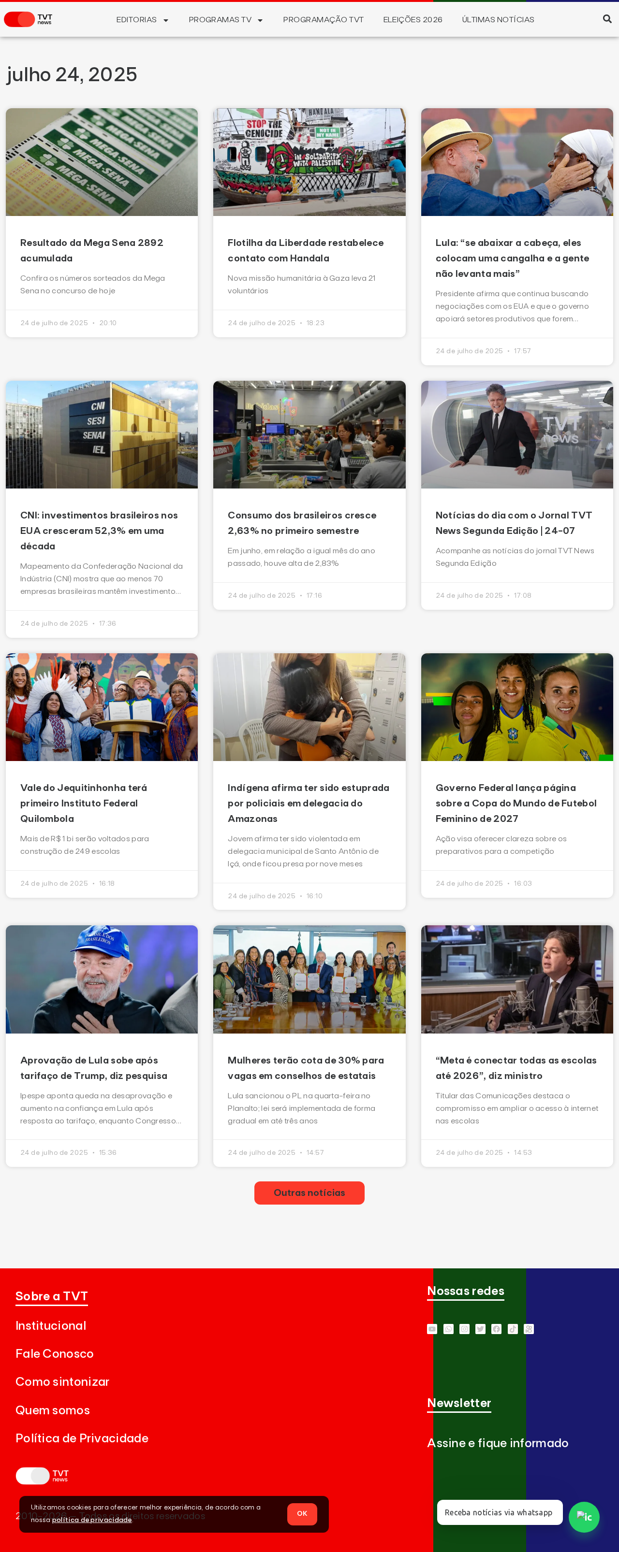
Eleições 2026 (413, 20)
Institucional (50, 1326)
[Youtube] (432, 1329)
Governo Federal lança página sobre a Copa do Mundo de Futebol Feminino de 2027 (516, 803)
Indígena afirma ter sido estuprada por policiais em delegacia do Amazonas (308, 803)
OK (302, 1513)
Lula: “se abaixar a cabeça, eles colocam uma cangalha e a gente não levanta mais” (513, 258)
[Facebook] (496, 1329)
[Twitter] (480, 1329)
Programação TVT (323, 20)
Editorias (137, 20)
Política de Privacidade (81, 1439)
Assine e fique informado (498, 1443)
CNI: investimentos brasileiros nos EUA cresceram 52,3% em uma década (99, 531)
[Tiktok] (513, 1329)
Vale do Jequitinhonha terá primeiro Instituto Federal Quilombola (83, 803)
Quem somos (52, 1411)
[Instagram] (464, 1329)
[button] (607, 19)
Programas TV (220, 20)
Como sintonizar (62, 1382)
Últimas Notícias (498, 20)
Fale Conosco (54, 1354)
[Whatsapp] (448, 1329)
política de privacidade (92, 1520)
